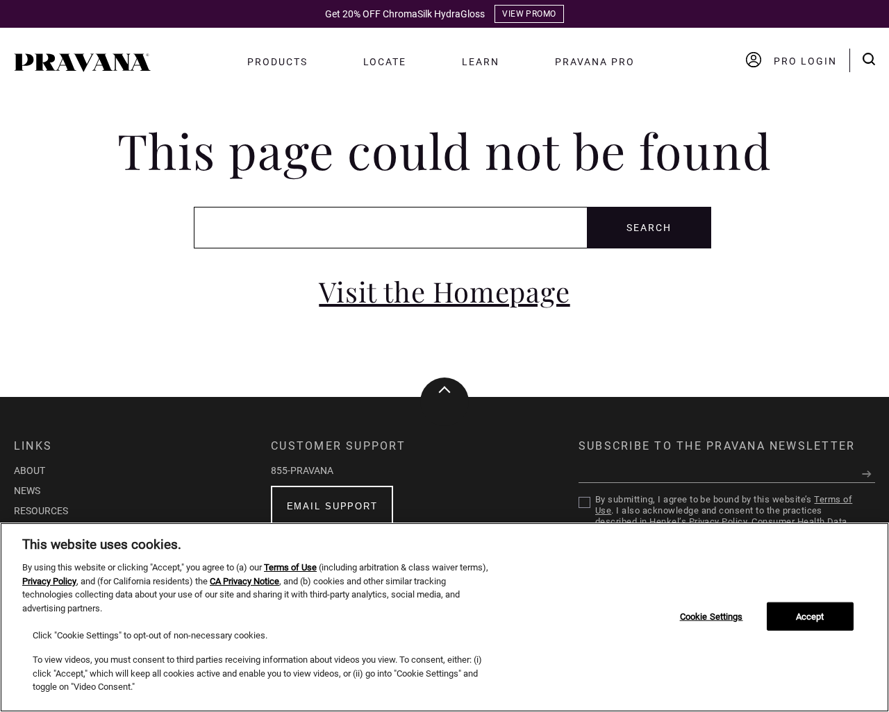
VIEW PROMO (529, 14)
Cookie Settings (711, 616)
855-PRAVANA (302, 470)
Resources (41, 510)
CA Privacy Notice (244, 581)
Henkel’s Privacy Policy (698, 521)
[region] (444, 617)
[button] (82, 68)
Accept (810, 616)
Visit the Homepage (444, 291)
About (29, 470)
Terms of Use (290, 567)
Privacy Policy (49, 581)
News (27, 490)
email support (332, 506)
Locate (385, 61)
